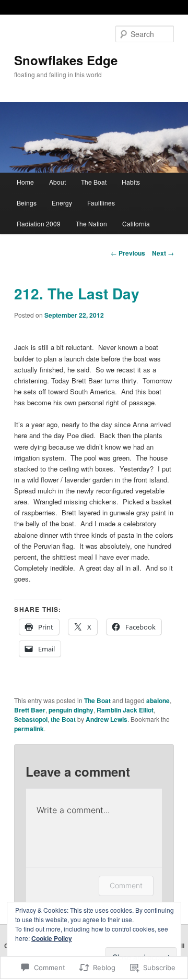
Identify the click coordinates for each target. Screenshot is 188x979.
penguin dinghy (71, 710)
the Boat (63, 719)
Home (25, 181)
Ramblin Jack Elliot (125, 710)
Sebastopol (31, 719)
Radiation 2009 (39, 223)
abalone (158, 700)
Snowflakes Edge (66, 60)
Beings (27, 202)
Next (163, 253)
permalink (29, 728)
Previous (128, 253)
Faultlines (101, 202)
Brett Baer (29, 710)
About (57, 181)
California (136, 223)
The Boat (94, 181)
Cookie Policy (51, 938)
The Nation (91, 223)
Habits (131, 181)
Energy (62, 202)
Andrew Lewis (106, 719)
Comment (126, 885)
